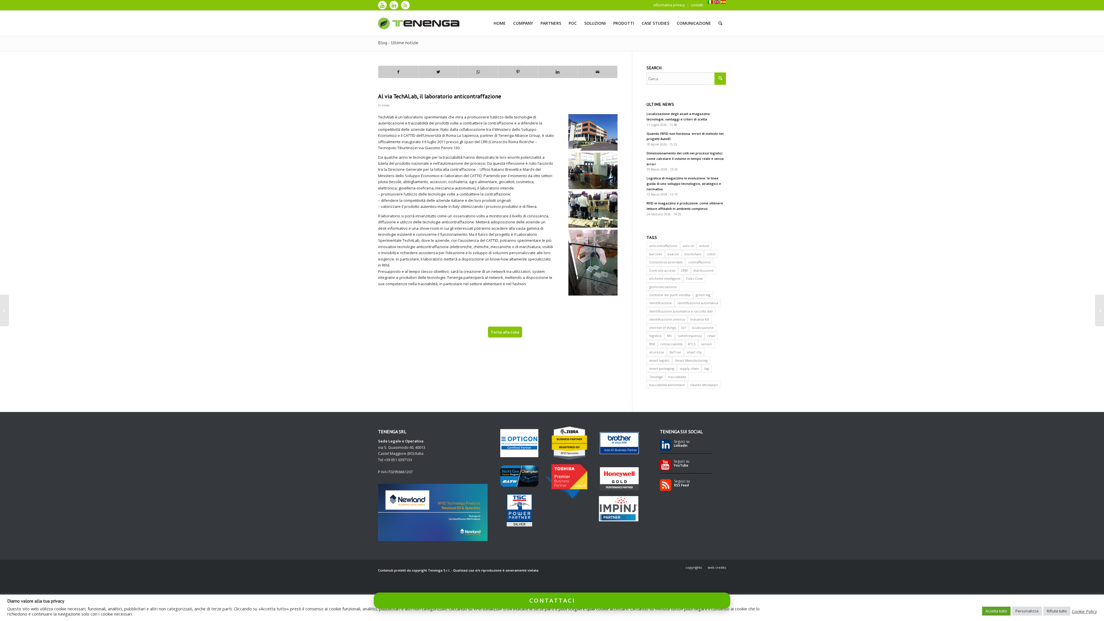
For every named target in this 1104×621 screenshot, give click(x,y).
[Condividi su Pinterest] (518, 72)
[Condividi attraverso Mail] (598, 72)
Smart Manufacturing (691, 360)
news (385, 105)
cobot (711, 254)
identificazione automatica (697, 303)
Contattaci (552, 600)
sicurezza (656, 352)
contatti (697, 5)
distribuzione (703, 270)
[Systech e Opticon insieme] (1099, 310)
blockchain (693, 254)
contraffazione (699, 262)
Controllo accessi (662, 270)
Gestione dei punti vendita (669, 295)
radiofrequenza (690, 336)
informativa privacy (669, 5)
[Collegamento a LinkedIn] (394, 5)
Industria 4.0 (699, 319)
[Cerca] (720, 23)
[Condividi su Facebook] (398, 72)
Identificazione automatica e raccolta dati (681, 311)
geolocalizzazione (663, 287)
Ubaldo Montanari (704, 385)
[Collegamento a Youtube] (382, 5)
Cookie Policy (1084, 611)
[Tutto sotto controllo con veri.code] (4, 310)
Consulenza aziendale (666, 262)
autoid (704, 246)
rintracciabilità (671, 344)
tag (706, 368)
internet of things (662, 327)
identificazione (660, 303)
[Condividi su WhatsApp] (478, 72)
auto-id (688, 246)
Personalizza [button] (1026, 611)
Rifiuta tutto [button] (1057, 611)
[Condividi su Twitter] (438, 72)
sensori (706, 344)
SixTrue (675, 352)
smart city (694, 352)
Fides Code (694, 278)
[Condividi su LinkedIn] (558, 72)
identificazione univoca (667, 319)
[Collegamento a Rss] (405, 5)
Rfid (652, 344)
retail (711, 336)
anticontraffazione (663, 246)
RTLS (691, 344)
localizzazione (703, 327)
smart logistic (659, 360)
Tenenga (656, 377)
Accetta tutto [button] (996, 611)
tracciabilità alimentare (667, 385)
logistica (655, 336)
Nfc (669, 336)
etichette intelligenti (665, 278)
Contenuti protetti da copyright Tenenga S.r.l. (414, 570)
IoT (683, 327)
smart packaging (661, 368)
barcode (655, 254)
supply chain (689, 368)
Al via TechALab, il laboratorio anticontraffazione (439, 96)
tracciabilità (677, 377)
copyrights (694, 567)
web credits (717, 567)
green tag (703, 295)
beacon (673, 254)
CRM (684, 270)
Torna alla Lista (505, 332)
